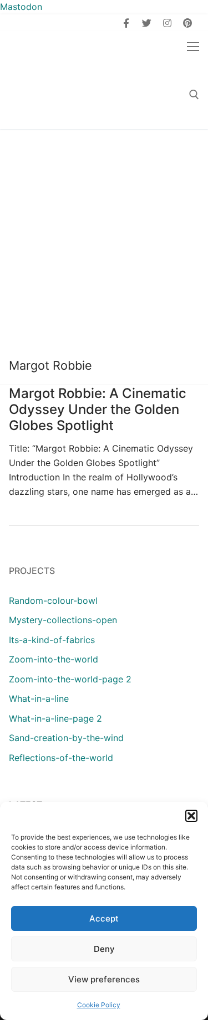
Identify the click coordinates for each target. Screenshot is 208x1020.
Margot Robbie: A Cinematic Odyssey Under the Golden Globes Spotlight (97, 409)
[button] (191, 815)
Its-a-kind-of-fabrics (52, 639)
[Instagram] (167, 23)
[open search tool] (194, 95)
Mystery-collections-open (63, 619)
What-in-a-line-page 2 (55, 718)
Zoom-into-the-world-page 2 (70, 679)
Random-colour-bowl (53, 600)
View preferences (104, 979)
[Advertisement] (104, 238)
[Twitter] (146, 23)
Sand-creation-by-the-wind (66, 737)
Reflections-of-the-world (61, 757)
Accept (104, 918)
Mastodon (21, 6)
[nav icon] (193, 46)
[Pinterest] (187, 23)
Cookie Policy (98, 1005)
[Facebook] (126, 23)
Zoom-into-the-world (53, 659)
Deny (104, 949)
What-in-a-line (39, 698)
